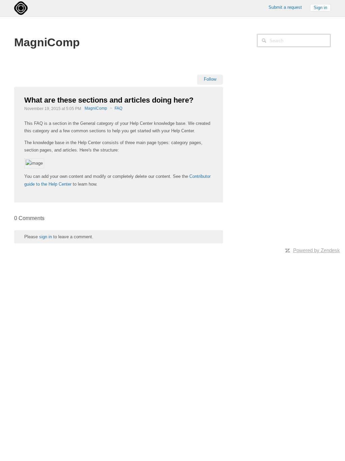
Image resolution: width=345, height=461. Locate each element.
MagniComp (96, 108)
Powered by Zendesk (316, 250)
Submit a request (285, 7)
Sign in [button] (320, 7)
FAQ (118, 108)
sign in (45, 236)
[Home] (21, 7)
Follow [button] (210, 79)
